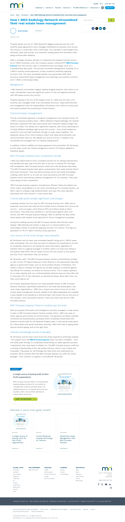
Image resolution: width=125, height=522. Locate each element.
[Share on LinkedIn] (100, 28)
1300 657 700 (107, 480)
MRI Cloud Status (49, 478)
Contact (62, 470)
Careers (62, 472)
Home (12, 15)
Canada (15, 489)
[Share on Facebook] (93, 28)
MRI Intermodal (33, 470)
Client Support (48, 472)
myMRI (46, 470)
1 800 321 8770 (74, 501)
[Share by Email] (104, 28)
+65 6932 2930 (61, 501)
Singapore (16, 476)
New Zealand (17, 474)
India (14, 491)
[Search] (111, 20)
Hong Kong (16, 478)
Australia (15, 472)
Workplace (24, 15)
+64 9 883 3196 (43, 501)
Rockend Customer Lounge (50, 475)
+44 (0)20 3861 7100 (105, 501)
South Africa (16, 485)
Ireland (15, 482)
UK (14, 480)
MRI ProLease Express (40, 340)
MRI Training (79, 480)
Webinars (78, 474)
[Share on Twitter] (96, 28)
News (77, 472)
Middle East (16, 487)
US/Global (16, 470)
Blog (17, 15)
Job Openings (64, 474)
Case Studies (80, 476)
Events (78, 478)
